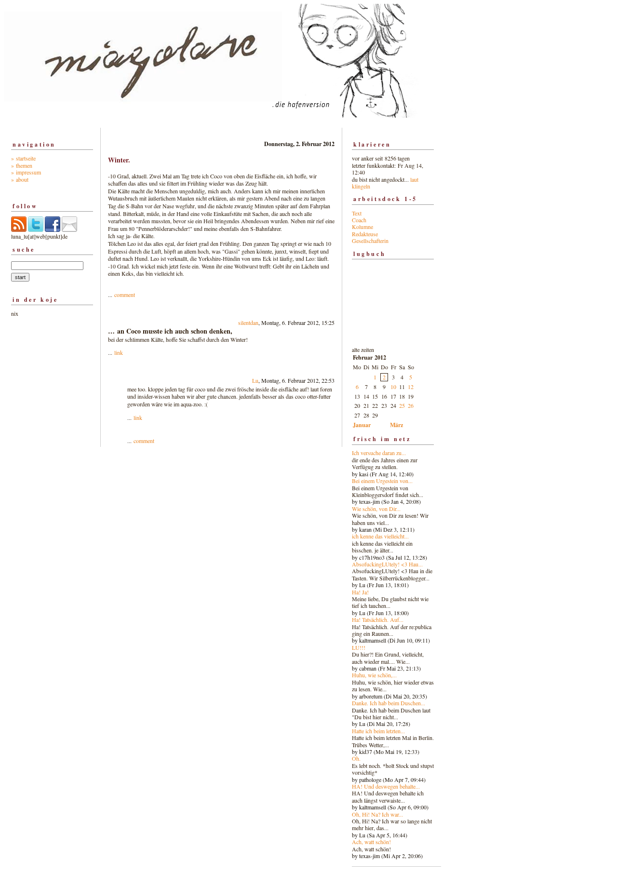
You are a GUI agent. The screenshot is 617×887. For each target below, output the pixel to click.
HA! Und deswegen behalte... (386, 786)
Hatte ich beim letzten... (378, 731)
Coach (359, 220)
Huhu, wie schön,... (374, 675)
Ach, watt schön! (371, 842)
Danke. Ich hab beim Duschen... (388, 703)
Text (357, 213)
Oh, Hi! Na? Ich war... (377, 814)
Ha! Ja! (360, 592)
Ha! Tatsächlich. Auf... (377, 619)
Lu (255, 380)
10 (393, 386)
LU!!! (358, 647)
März (396, 425)
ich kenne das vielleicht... (380, 536)
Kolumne (362, 226)
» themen (21, 165)
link (118, 352)
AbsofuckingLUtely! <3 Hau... (387, 564)
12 (411, 386)
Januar (362, 425)
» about (19, 179)
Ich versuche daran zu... (379, 453)
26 (411, 405)
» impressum (26, 172)
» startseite (23, 158)
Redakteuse (365, 234)
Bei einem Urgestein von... (382, 480)
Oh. (356, 758)
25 (402, 405)
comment (124, 294)
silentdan (248, 322)
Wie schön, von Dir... (376, 508)
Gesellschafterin (370, 240)
